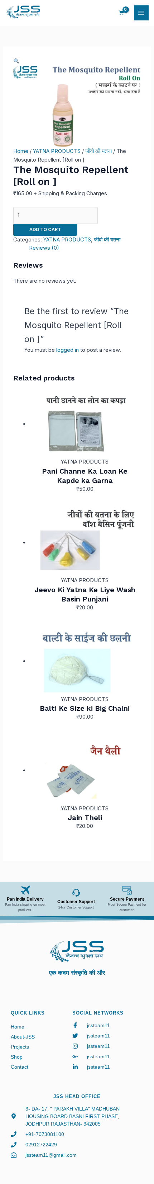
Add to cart (45, 229)
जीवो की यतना (98, 151)
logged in (67, 350)
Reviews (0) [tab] (44, 248)
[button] (16, 61)
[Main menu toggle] (141, 12)
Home (20, 151)
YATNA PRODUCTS (57, 151)
